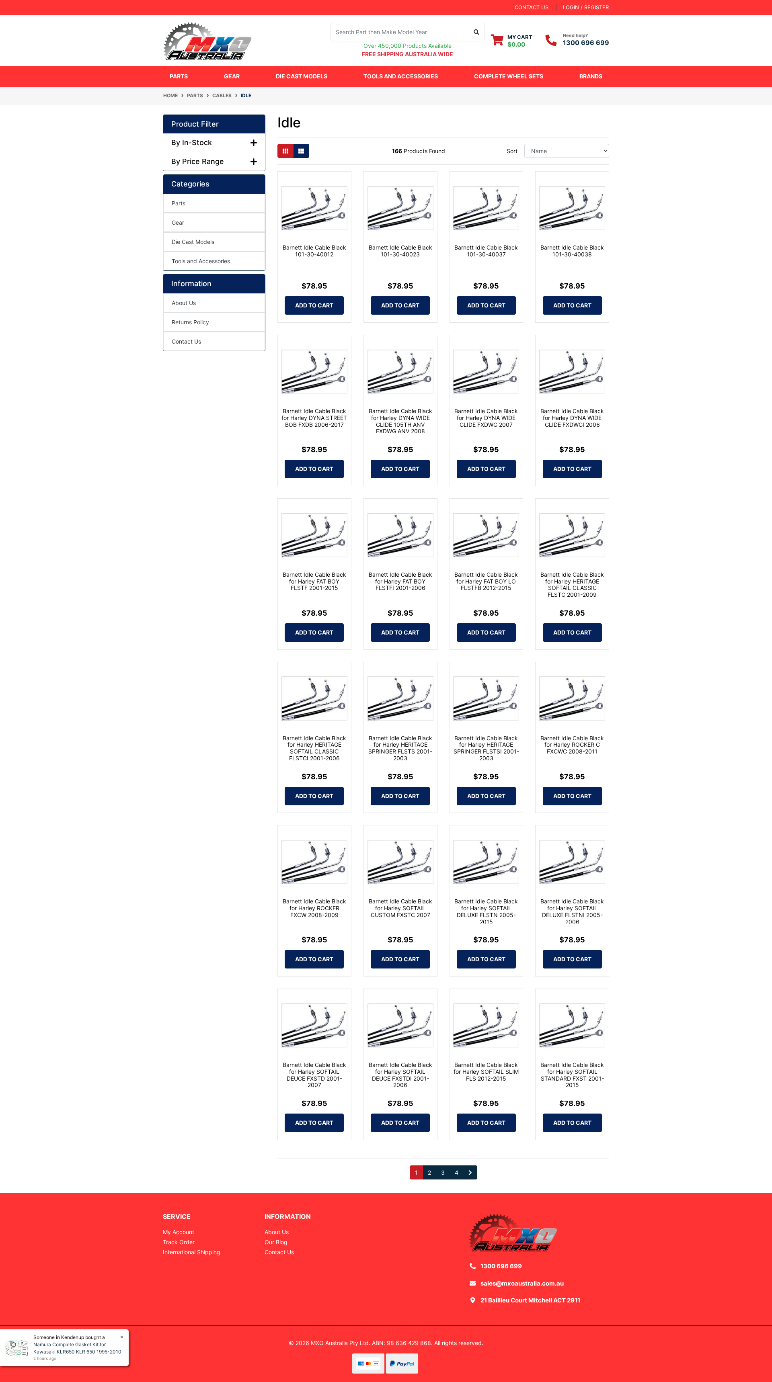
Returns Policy (190, 322)
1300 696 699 (586, 43)
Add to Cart (314, 305)
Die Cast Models (301, 76)
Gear (178, 222)
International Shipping (191, 1252)
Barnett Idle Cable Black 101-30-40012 (314, 251)
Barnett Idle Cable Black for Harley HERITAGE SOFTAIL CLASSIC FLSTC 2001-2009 (572, 584)
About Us (184, 302)
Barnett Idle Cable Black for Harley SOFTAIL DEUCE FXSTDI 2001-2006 (400, 1074)
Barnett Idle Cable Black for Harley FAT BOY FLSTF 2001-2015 (314, 581)
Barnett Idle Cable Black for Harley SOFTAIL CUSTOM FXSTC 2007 (400, 908)
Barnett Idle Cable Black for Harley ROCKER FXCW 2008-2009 (314, 908)
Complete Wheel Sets (508, 76)
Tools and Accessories (201, 261)
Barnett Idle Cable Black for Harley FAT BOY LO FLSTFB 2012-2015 (486, 581)
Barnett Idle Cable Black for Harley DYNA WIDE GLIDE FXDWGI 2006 (572, 417)
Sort (512, 150)
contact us (531, 7)
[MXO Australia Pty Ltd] (207, 39)
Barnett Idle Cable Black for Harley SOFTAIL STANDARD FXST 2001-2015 (572, 1074)
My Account (178, 1231)
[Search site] (477, 32)
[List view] (301, 151)
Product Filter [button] (195, 124)
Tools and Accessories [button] (400, 76)
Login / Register (586, 7)
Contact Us (186, 341)
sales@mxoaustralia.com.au (522, 1283)
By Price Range (197, 161)
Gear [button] (232, 76)
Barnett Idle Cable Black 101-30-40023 (400, 251)
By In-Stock (191, 142)
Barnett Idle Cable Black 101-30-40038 (572, 251)
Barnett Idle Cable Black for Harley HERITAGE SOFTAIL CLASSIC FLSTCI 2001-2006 (314, 748)
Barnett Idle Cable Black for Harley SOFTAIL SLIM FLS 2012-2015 (486, 1071)
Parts (178, 203)
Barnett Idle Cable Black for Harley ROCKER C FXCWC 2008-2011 (572, 745)
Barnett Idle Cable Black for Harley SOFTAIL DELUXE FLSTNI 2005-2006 (572, 911)
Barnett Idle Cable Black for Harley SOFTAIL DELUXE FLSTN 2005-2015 (486, 911)
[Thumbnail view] (285, 151)
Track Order (179, 1242)
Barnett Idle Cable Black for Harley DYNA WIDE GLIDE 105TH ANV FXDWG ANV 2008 (400, 420)
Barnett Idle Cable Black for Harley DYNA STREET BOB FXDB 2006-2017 (314, 417)
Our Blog (276, 1242)
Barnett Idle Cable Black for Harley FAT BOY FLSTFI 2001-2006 (400, 581)
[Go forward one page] (470, 1172)
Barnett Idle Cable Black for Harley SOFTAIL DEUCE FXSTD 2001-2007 (314, 1074)
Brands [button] (590, 76)
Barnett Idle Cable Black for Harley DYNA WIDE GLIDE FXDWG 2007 (486, 417)
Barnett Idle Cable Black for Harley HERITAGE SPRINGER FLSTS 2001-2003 (400, 748)
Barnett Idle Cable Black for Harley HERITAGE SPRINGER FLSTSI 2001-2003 (486, 748)
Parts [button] (179, 76)
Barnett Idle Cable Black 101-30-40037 (486, 251)
